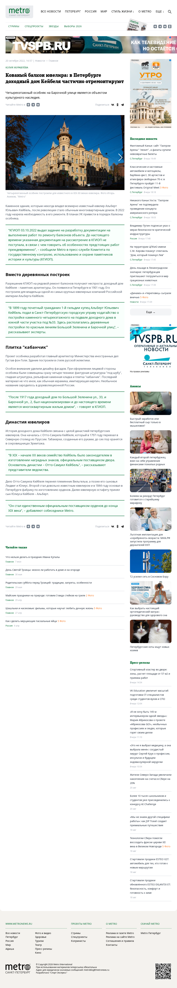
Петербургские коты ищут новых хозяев (149, 648)
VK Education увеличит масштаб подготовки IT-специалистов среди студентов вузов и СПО (149, 695)
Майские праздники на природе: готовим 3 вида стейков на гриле (45, 595)
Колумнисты (78, 940)
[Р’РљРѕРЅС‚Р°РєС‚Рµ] (113, 105)
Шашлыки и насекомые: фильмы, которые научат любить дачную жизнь (49, 608)
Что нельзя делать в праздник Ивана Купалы (33, 557)
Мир (104, 11)
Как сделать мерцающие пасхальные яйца (31, 621)
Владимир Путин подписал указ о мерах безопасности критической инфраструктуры (150, 230)
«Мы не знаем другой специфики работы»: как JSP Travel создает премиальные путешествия (150, 821)
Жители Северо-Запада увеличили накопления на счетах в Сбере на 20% (150, 779)
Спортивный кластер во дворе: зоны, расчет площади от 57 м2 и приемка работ (150, 673)
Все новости (51, 11)
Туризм (39, 940)
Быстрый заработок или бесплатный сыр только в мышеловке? (145, 422)
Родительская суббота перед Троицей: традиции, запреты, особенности (49, 582)
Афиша (10, 948)
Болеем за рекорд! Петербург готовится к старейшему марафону (147, 499)
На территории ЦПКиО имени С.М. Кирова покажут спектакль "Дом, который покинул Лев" (149, 251)
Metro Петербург (151, 933)
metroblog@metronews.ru (96, 969)
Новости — (42, 60)
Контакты (111, 944)
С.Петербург (136, 158)
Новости (134, 302)
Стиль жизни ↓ (122, 11)
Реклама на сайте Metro (120, 937)
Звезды (54, 26)
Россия (90, 11)
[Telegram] (122, 105)
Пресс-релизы (43, 948)
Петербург (73, 11)
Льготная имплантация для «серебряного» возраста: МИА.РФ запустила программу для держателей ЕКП (150, 540)
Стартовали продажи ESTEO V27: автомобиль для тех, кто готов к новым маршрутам (149, 863)
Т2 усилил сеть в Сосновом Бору (149, 576)
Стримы (13, 26)
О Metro (145, 11)
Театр (38, 944)
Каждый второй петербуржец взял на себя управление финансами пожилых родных (148, 461)
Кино (38, 952)
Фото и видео (43, 933)
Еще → (150, 312)
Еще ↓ (160, 11)
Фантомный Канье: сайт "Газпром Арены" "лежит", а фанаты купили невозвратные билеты (150, 150)
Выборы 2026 (73, 26)
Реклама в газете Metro (120, 933)
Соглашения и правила (120, 940)
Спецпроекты (34, 26)
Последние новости (143, 139)
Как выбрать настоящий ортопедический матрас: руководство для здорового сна (148, 612)
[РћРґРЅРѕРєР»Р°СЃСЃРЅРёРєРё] (117, 105)
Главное (53, 60)
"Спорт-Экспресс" (58, 972)
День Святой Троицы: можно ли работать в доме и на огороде (43, 569)
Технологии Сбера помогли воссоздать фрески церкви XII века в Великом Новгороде (148, 842)
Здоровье (40, 937)
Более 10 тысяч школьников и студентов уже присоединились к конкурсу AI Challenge (150, 800)
